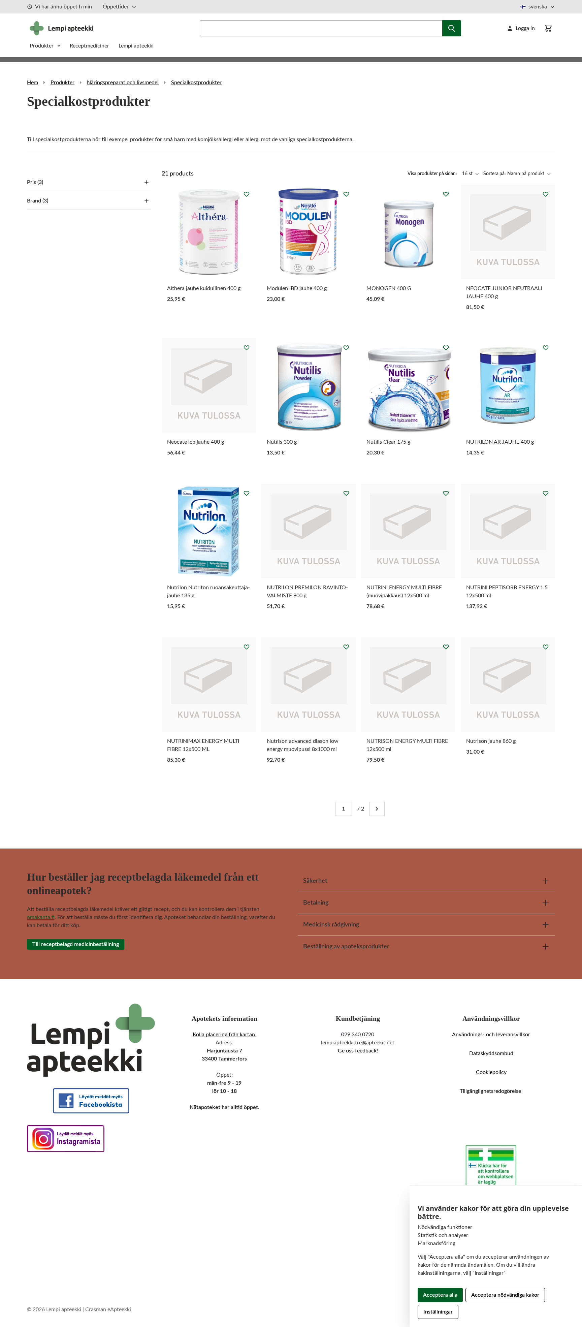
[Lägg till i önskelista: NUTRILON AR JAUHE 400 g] (545, 347)
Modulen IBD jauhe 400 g (297, 288)
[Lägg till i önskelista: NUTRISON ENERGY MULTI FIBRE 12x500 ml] (446, 647)
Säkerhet (315, 881)
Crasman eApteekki (108, 1309)
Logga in (525, 28)
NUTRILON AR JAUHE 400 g (500, 442)
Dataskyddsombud (491, 1053)
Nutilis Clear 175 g (388, 442)
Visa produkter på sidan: (433, 173)
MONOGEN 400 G (388, 288)
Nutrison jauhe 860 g (491, 741)
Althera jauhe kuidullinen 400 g (203, 288)
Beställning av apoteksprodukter (346, 947)
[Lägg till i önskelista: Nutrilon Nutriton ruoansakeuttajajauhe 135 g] (246, 493)
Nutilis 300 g (282, 442)
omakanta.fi (41, 917)
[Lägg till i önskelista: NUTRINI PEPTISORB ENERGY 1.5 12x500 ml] (545, 493)
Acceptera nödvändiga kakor (505, 1295)
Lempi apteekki (136, 46)
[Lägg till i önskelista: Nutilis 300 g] (346, 347)
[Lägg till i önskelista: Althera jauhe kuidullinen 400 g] (246, 194)
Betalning (315, 903)
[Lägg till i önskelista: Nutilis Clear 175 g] (446, 347)
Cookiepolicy (491, 1072)
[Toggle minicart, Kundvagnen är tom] (548, 28)
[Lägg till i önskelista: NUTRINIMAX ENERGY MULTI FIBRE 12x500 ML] (246, 647)
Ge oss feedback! (358, 1050)
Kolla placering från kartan (224, 1034)
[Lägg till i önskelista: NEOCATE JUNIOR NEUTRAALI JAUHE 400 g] (545, 194)
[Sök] (451, 28)
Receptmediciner (90, 46)
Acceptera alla (440, 1295)
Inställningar (438, 1312)
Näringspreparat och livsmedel (123, 82)
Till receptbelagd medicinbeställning (75, 944)
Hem (32, 82)
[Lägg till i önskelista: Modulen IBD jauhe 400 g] (346, 194)
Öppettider (116, 6)
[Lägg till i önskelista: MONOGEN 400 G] (446, 194)
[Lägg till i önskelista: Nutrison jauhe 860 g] (545, 647)
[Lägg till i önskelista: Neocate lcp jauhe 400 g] (246, 347)
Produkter (42, 46)
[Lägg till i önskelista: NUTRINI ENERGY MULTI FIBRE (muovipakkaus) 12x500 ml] (446, 493)
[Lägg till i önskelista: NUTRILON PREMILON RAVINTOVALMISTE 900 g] (346, 493)
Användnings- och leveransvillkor (491, 1034)
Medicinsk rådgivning (331, 925)
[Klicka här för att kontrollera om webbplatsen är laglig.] (491, 1166)
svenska (537, 6)
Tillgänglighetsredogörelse (491, 1091)
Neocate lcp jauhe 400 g (195, 442)
